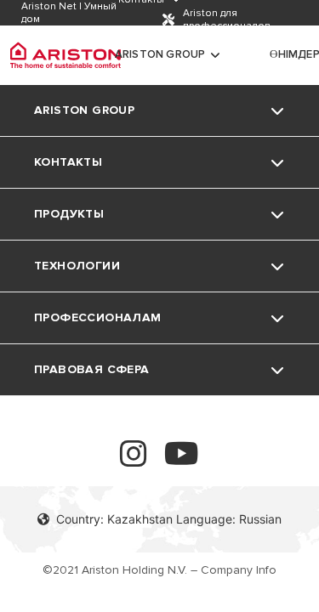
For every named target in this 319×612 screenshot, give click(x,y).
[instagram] (133, 461)
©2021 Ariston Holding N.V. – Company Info (159, 570)
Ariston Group (160, 54)
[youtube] (181, 461)
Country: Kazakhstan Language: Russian (169, 519)
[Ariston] (65, 55)
